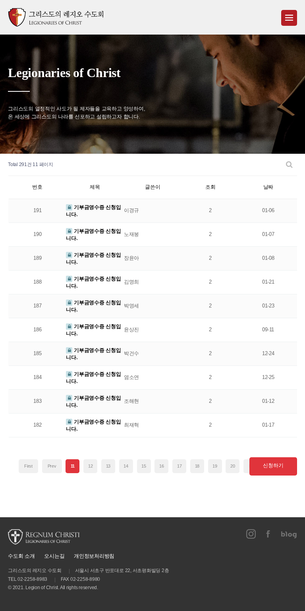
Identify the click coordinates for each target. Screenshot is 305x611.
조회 (210, 187)
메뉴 (289, 18)
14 (126, 466)
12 (90, 466)
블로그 (289, 534)
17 (179, 466)
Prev (52, 466)
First (28, 466)
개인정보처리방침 (94, 556)
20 (232, 466)
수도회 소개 (21, 556)
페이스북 (268, 534)
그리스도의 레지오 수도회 (55, 17)
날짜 (268, 187)
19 (214, 466)
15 (143, 466)
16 (161, 466)
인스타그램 (251, 534)
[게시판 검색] (289, 165)
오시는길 (54, 556)
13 (108, 466)
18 (197, 466)
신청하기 (273, 465)
